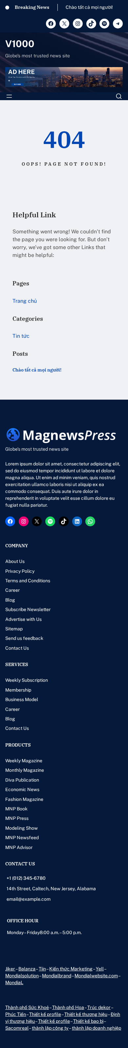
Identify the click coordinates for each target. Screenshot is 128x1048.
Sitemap (14, 628)
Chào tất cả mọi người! (89, 7)
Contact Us (17, 648)
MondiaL (14, 982)
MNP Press (17, 818)
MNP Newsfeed (22, 837)
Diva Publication (22, 780)
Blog (10, 600)
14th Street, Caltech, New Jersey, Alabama (51, 888)
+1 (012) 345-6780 (26, 878)
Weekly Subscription (26, 680)
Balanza (27, 968)
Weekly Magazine (23, 760)
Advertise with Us (23, 619)
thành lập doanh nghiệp (96, 1028)
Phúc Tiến (15, 1014)
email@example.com (29, 899)
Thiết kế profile (45, 1014)
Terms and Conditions (27, 580)
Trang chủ (24, 301)
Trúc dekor (99, 1007)
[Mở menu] (9, 96)
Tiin (42, 968)
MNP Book (16, 808)
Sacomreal (17, 1028)
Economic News (22, 789)
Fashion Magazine (24, 799)
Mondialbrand (56, 975)
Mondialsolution (22, 975)
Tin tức (21, 336)
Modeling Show (21, 828)
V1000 (19, 43)
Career (12, 590)
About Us (15, 561)
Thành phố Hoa (68, 1007)
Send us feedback (24, 638)
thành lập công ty (50, 1028)
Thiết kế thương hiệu (85, 1014)
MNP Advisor (18, 847)
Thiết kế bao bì (88, 1021)
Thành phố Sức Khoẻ (27, 1007)
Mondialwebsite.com (96, 975)
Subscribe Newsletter (28, 609)
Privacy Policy (19, 571)
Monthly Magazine (24, 770)
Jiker (10, 968)
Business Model (21, 699)
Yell (100, 968)
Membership (18, 690)
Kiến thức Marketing (71, 968)
